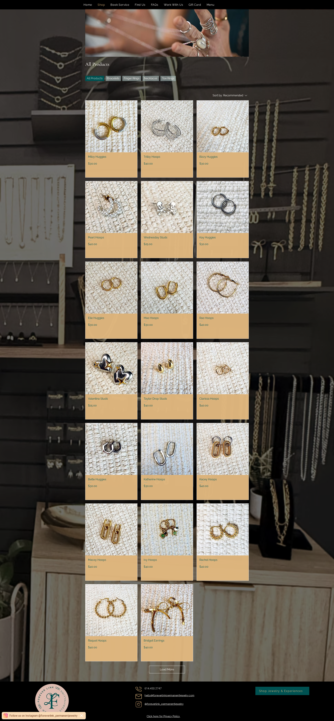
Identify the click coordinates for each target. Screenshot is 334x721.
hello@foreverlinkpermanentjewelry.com (169, 695)
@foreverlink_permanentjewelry (164, 704)
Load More (167, 669)
